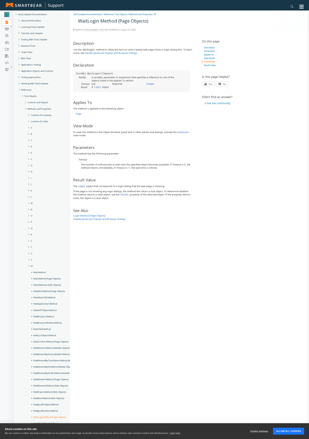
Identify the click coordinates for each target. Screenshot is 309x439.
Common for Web (39, 121)
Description (209, 47)
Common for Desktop (41, 115)
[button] (302, 6)
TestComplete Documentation (32, 14)
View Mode (209, 58)
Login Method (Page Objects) (89, 215)
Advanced (182, 132)
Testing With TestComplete (34, 39)
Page (78, 113)
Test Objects (30, 96)
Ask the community (218, 103)
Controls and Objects (38, 102)
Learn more (175, 433)
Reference (26, 89)
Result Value (210, 65)
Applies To (209, 54)
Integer (150, 83)
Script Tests (26, 52)
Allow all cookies (288, 431)
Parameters (209, 61)
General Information (31, 20)
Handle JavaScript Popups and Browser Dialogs (111, 52)
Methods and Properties (39, 108)
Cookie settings (259, 431)
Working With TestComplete (34, 83)
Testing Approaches (31, 77)
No (224, 84)
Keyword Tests (28, 45)
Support (56, 5)
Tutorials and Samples (32, 33)
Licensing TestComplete (33, 26)
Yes (210, 84)
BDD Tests (26, 58)
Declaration (209, 51)
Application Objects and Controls (37, 70)
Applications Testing (31, 64)
